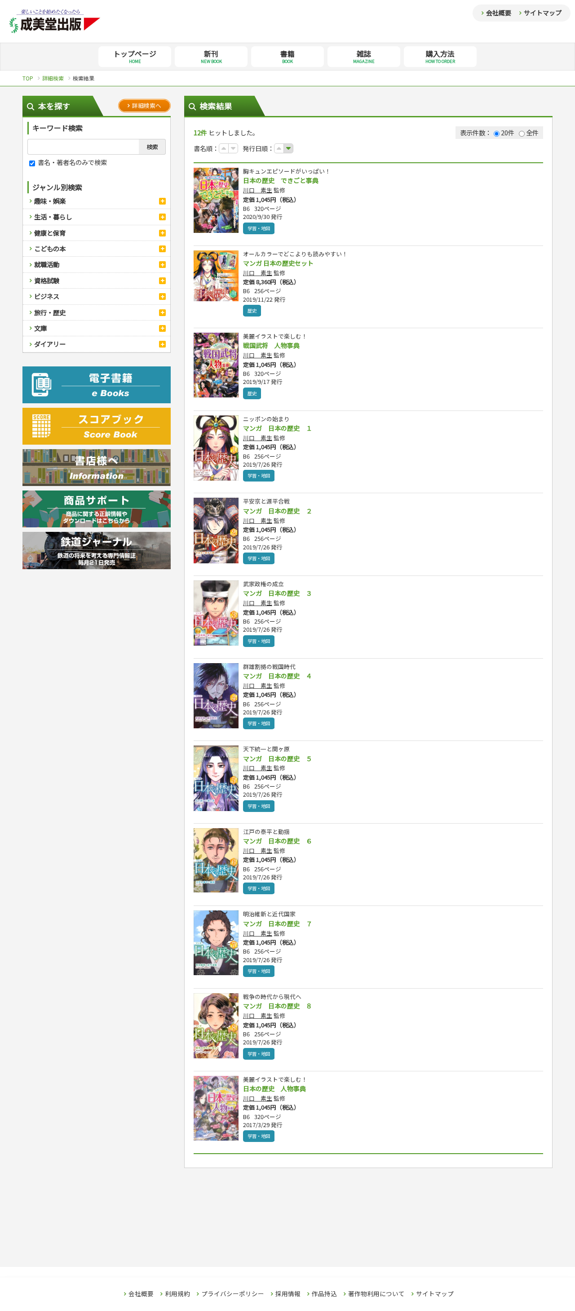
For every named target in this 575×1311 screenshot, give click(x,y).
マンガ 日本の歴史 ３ (277, 593)
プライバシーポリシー (232, 1294)
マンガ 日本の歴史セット (278, 263)
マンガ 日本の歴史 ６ (277, 840)
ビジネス (46, 296)
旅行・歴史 (50, 312)
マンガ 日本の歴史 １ (277, 428)
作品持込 (324, 1294)
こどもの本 (50, 248)
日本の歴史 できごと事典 (280, 180)
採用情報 (288, 1294)
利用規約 (177, 1294)
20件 (507, 132)
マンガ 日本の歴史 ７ (277, 923)
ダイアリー (50, 343)
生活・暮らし (53, 216)
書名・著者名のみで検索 (71, 162)
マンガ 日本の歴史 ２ (277, 510)
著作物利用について (376, 1294)
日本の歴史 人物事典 (274, 1088)
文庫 (40, 328)
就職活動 (46, 264)
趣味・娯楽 (50, 200)
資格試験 (46, 280)
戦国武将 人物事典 (271, 345)
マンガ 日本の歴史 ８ (277, 1005)
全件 (532, 132)
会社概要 (498, 12)
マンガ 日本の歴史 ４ (277, 675)
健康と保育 (50, 232)
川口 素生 (257, 190)
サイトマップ (543, 12)
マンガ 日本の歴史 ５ (277, 758)
